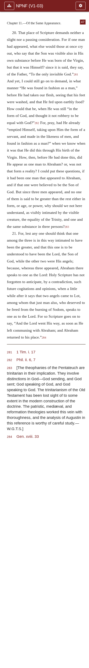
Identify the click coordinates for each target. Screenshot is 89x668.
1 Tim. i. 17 (25, 352)
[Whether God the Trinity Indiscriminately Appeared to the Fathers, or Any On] (5, 334)
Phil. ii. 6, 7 (25, 359)
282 (37, 123)
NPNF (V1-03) (29, 5)
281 (76, 74)
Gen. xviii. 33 (27, 436)
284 (44, 337)
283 (67, 226)
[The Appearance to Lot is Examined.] (84, 334)
